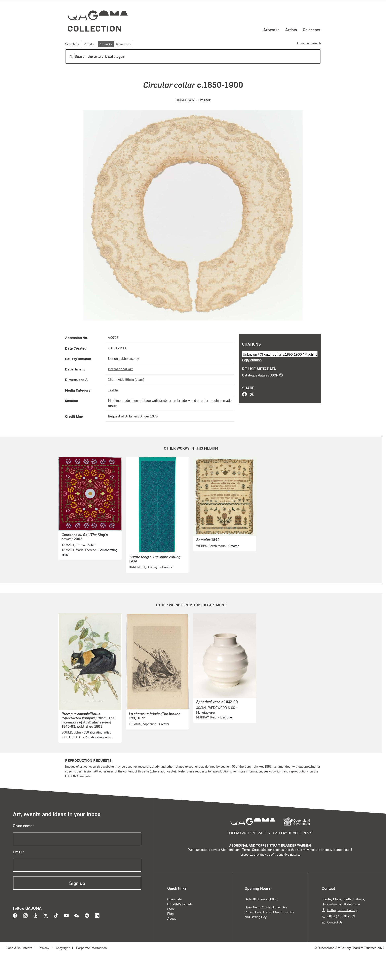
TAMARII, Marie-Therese (79, 550)
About (171, 918)
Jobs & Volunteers (19, 948)
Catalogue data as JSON (260, 375)
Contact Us (335, 922)
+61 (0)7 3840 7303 (341, 916)
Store (171, 909)
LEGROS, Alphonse (142, 724)
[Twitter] (251, 394)
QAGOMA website (180, 904)
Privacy (44, 948)
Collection (95, 28)
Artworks (271, 29)
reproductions (221, 771)
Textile (113, 390)
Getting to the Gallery (342, 910)
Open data (174, 899)
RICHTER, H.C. (72, 737)
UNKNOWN (185, 99)
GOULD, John (71, 732)
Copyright (63, 948)
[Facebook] (244, 394)
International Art (120, 369)
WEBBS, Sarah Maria (211, 546)
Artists (291, 29)
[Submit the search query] (68, 57)
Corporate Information (91, 948)
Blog (170, 913)
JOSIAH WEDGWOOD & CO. (216, 707)
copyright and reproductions (289, 771)
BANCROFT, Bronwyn (144, 567)
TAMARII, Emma (73, 545)
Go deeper (311, 29)
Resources (123, 44)
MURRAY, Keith (207, 717)
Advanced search (309, 43)
